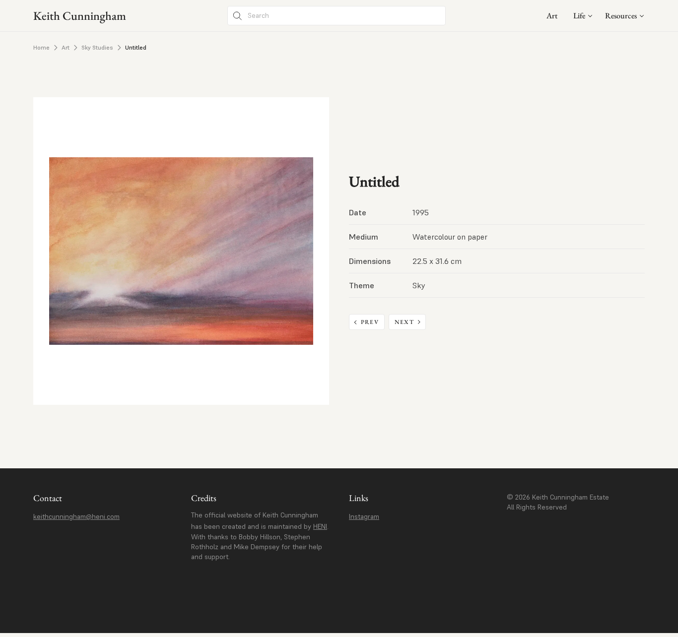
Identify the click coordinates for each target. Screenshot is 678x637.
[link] (551, 15)
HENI (320, 526)
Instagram (364, 516)
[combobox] (583, 15)
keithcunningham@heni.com (76, 516)
